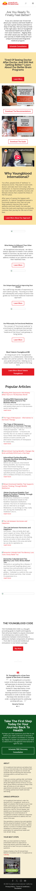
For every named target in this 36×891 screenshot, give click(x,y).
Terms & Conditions (22, 887)
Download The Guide (18, 142)
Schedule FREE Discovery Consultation (18, 750)
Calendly (6, 855)
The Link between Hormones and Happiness (17, 528)
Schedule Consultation (18, 46)
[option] (18, 679)
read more (7, 410)
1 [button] (16, 706)
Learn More (18, 79)
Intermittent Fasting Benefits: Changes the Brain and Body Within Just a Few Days (18, 459)
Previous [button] (2, 684)
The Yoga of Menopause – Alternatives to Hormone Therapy (17, 425)
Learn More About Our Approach (18, 218)
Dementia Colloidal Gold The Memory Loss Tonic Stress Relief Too (17, 560)
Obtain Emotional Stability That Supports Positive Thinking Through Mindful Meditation (18, 494)
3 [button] (19, 706)
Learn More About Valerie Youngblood (18, 371)
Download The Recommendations (18, 111)
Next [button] (33, 684)
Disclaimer (18, 888)
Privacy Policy (10, 887)
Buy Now (18, 649)
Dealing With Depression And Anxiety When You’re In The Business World (15, 401)
